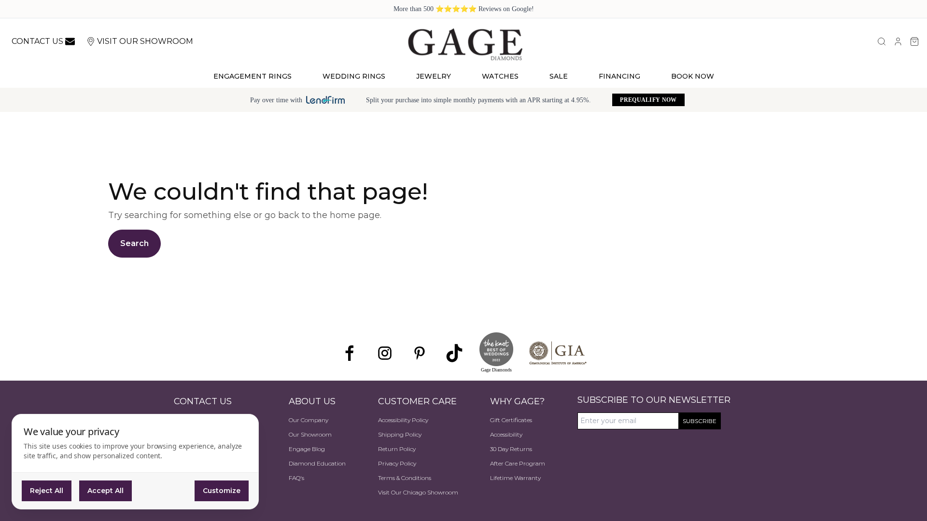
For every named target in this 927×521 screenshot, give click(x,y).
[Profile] (898, 41)
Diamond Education (317, 463)
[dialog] (135, 461)
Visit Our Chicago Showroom (418, 492)
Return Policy (397, 448)
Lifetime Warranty (515, 477)
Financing (619, 76)
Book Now (692, 76)
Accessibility (506, 434)
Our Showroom (310, 434)
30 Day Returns (511, 448)
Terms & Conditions (404, 477)
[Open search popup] (881, 41)
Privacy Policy (397, 463)
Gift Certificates (511, 420)
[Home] (465, 44)
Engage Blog (307, 448)
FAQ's (296, 477)
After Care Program (517, 463)
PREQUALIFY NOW (648, 99)
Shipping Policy (399, 434)
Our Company (308, 420)
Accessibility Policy (403, 420)
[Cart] (914, 41)
